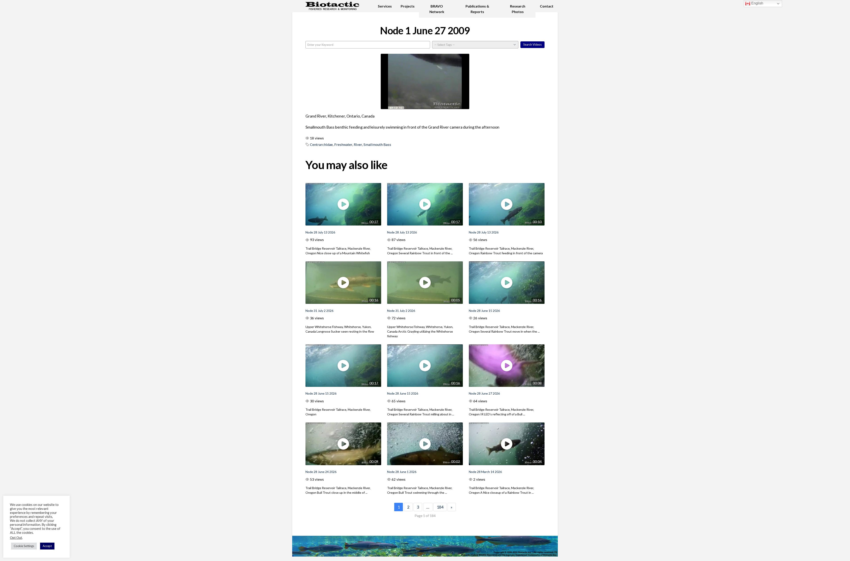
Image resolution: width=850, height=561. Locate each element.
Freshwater (343, 144)
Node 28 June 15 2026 (484, 310)
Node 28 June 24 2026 (320, 472)
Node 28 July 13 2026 (320, 232)
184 (440, 507)
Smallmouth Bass (377, 144)
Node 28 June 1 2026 (401, 472)
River (358, 144)
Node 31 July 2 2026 (319, 310)
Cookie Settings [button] (24, 546)
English (756, 3)
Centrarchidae (321, 144)
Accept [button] (47, 546)
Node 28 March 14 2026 (485, 472)
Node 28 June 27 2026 (484, 393)
